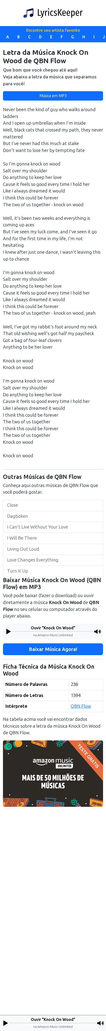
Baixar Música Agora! (53, 649)
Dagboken (17, 516)
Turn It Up (17, 571)
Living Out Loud (23, 549)
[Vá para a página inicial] (53, 13)
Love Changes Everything (32, 560)
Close (12, 505)
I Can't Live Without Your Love (37, 527)
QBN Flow (81, 706)
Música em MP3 (53, 95)
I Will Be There (22, 538)
